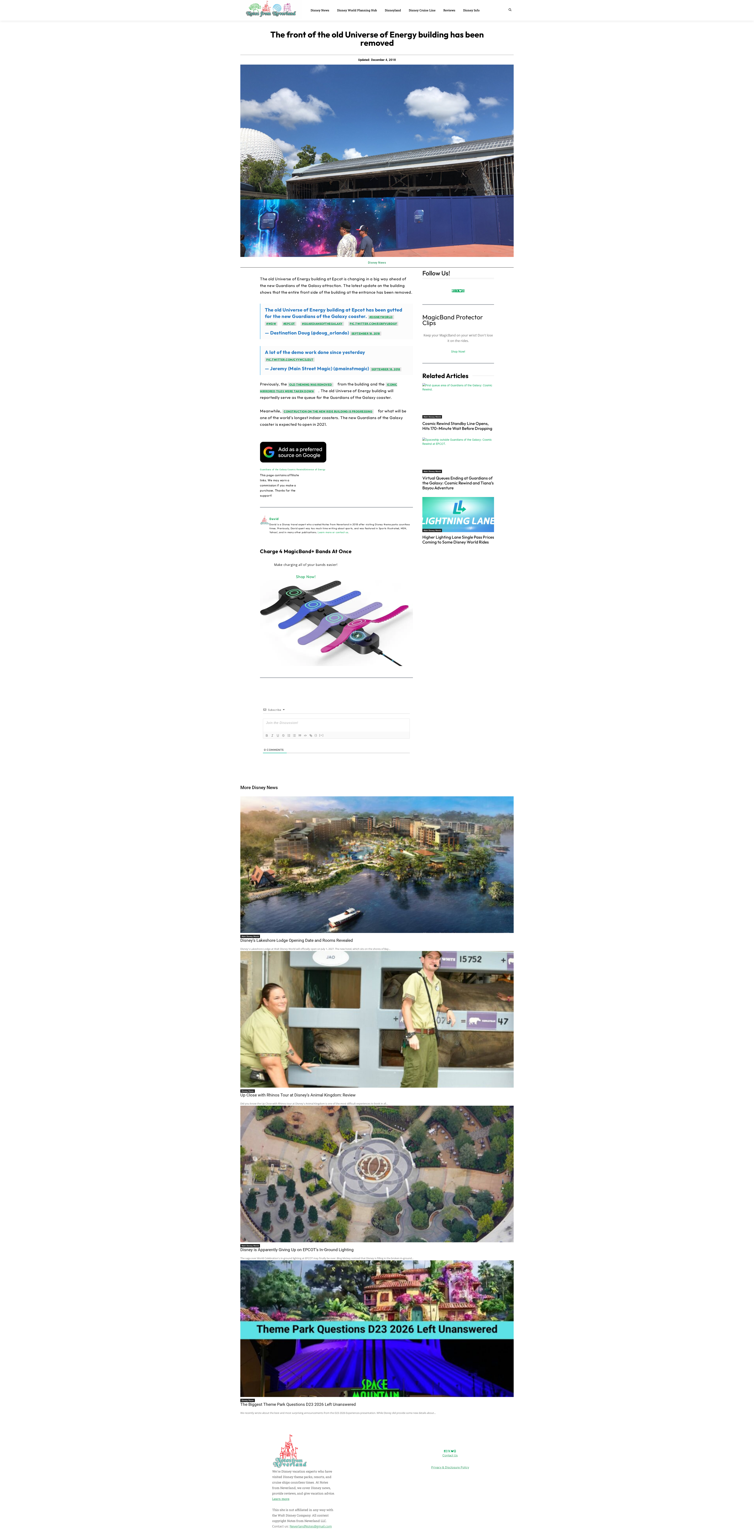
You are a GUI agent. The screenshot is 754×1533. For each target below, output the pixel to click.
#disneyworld (381, 317)
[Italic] (272, 735)
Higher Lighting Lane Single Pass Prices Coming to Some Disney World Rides (458, 539)
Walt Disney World (432, 416)
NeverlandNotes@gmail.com (311, 1526)
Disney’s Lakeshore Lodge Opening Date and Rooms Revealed (296, 940)
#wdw (271, 323)
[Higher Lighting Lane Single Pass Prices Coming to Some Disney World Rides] (458, 514)
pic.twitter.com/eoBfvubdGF (373, 323)
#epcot (289, 323)
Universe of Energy (315, 469)
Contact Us (450, 1455)
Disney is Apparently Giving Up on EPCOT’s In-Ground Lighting (297, 1249)
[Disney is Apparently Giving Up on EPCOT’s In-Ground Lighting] (377, 1174)
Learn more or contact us (333, 532)
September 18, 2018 (365, 333)
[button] (510, 9)
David (274, 519)
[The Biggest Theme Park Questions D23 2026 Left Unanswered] (377, 1328)
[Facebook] (452, 290)
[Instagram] (454, 290)
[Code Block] (305, 735)
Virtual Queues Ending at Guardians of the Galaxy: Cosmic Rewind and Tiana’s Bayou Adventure (458, 482)
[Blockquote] (300, 735)
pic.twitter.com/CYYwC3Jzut (289, 359)
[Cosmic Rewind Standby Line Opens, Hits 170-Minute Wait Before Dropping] (458, 400)
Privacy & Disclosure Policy (450, 1467)
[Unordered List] (294, 735)
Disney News (377, 262)
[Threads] (463, 290)
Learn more (280, 1499)
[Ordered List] (289, 735)
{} (316, 735)
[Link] (311, 735)
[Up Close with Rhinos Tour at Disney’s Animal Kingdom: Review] (377, 1019)
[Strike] (283, 735)
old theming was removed (310, 384)
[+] (321, 735)
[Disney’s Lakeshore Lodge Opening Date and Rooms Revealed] (377, 864)
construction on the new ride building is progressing (328, 411)
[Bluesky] (460, 290)
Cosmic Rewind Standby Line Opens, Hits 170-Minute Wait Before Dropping (457, 426)
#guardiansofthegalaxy (322, 323)
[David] (264, 525)
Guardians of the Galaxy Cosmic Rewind (282, 469)
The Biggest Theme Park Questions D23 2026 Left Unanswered (298, 1404)
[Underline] (278, 735)
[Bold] (267, 735)
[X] (457, 290)
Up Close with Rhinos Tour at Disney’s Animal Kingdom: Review (298, 1095)
